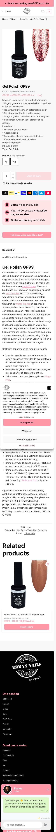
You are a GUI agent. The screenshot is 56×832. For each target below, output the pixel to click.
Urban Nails (29, 533)
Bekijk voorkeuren (27, 439)
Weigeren (26, 430)
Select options (26, 627)
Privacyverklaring (27, 445)
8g (6, 161)
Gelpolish (23, 19)
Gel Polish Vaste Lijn (39, 19)
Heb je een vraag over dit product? (27, 235)
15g (14, 161)
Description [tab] (8, 249)
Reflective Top (29, 480)
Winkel (13, 19)
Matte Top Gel (23, 303)
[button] (49, 388)
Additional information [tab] (14, 257)
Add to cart (34, 175)
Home (5, 19)
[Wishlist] (47, 564)
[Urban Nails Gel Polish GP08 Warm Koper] (27, 585)
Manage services (26, 417)
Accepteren (26, 422)
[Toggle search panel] (42, 11)
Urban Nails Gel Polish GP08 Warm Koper (24, 614)
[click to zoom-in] (28, 54)
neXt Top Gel (12, 293)
